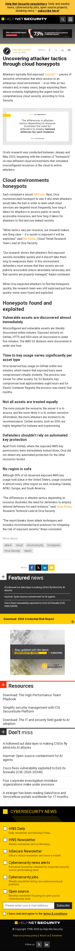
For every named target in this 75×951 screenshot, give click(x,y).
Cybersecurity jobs (23, 877)
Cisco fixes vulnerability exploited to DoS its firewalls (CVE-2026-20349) (34, 770)
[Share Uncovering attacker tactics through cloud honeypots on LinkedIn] (63, 50)
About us (45, 935)
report (27, 550)
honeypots (54, 545)
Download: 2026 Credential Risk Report (29, 619)
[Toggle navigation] (70, 19)
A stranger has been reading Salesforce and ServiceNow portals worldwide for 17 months (35, 795)
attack (8, 545)
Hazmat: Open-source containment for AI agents (29, 596)
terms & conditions (55, 913)
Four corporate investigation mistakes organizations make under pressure (30, 782)
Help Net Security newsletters (26, 4)
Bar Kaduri (29, 239)
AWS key (39, 194)
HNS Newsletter (22, 840)
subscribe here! (48, 10)
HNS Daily (17, 828)
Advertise (57, 935)
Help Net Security (21, 49)
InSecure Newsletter (25, 851)
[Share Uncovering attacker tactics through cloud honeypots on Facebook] (49, 50)
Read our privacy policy (25, 935)
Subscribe (63, 905)
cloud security (35, 545)
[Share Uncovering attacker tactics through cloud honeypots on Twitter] (56, 50)
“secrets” (50, 74)
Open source (19, 891)
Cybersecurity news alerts (29, 862)
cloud (19, 545)
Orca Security (12, 550)
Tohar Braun (63, 506)
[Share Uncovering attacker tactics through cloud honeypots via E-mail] (69, 50)
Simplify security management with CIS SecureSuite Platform (31, 709)
